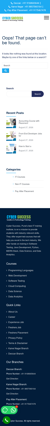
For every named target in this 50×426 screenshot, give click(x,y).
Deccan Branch (16, 353)
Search (10, 88)
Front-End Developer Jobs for (30, 134)
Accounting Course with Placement (29, 121)
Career (11, 316)
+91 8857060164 (28, 388)
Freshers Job (14, 327)
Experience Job (16, 322)
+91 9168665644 (28, 373)
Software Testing (16, 280)
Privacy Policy (15, 337)
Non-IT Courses (22, 183)
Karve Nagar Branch (18, 348)
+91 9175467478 (28, 403)
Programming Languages (20, 270)
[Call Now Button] (6, 420)
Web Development (17, 275)
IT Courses (20, 176)
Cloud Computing (17, 286)
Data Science (15, 291)
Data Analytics (15, 296)
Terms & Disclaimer (18, 343)
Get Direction (12, 378)
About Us (13, 311)
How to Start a (25, 146)
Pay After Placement (24, 191)
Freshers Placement (18, 332)
